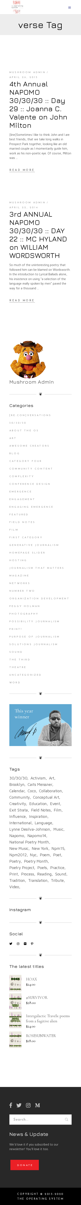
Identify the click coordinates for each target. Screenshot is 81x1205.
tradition (17, 880)
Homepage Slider (27, 553)
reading (44, 874)
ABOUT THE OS (24, 430)
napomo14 (36, 835)
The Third (20, 660)
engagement (22, 499)
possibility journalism (34, 621)
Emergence (20, 492)
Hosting (18, 560)
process (27, 874)
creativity (17, 803)
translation (38, 880)
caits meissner (40, 784)
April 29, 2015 (23, 77)
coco (32, 791)
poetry (15, 861)
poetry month (36, 861)
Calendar (16, 791)
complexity (21, 476)
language (43, 823)
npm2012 (18, 855)
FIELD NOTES (22, 522)
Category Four (25, 461)
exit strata (18, 810)
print (13, 874)
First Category (26, 537)
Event (55, 803)
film (57, 810)
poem (45, 855)
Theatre (17, 667)
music (58, 829)
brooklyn (16, 784)
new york (40, 848)
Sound (16, 652)
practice (57, 867)
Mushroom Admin (27, 72)
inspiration (38, 816)
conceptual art (46, 797)
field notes (41, 810)
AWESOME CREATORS (29, 446)
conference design (30, 484)
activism (38, 778)
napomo (16, 835)
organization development (39, 598)
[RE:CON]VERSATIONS (30, 415)
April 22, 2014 (23, 207)
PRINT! (15, 629)
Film (13, 530)
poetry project (21, 867)
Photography (24, 614)
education (38, 803)
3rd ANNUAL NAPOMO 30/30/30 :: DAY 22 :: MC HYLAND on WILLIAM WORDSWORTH (38, 235)
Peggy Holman (24, 606)
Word (15, 682)
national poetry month (29, 842)
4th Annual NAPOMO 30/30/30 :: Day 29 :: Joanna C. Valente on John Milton (38, 104)
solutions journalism (33, 644)
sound (60, 874)
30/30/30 (18, 423)
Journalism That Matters (37, 568)
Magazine (19, 576)
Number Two (22, 591)
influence (17, 816)
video (14, 887)
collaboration (50, 791)
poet (57, 855)
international (20, 823)
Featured (19, 514)
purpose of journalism (34, 637)
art (51, 778)
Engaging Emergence (31, 507)
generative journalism (34, 545)
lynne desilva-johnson (29, 829)
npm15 (58, 848)
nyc (33, 855)
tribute (57, 880)
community (19, 797)
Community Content (31, 469)
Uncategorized (25, 675)
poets (42, 867)
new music (18, 848)
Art (13, 438)
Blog (14, 453)
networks (20, 583)
